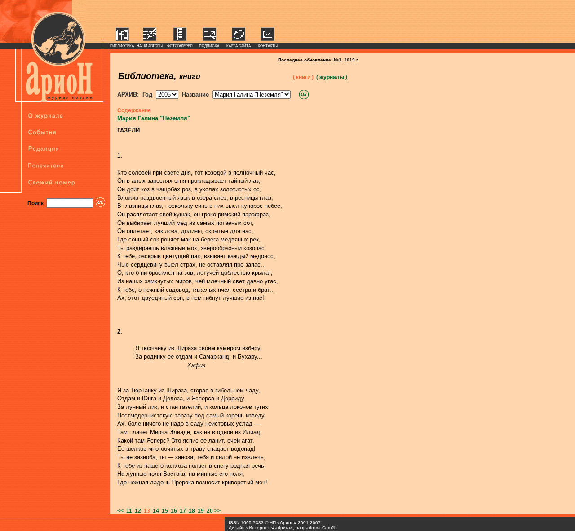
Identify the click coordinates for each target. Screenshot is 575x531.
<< (120, 511)
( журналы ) (331, 77)
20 (208, 511)
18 (190, 511)
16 (172, 511)
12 (136, 511)
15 (163, 511)
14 (154, 511)
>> (217, 511)
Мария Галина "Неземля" (153, 118)
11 (128, 511)
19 (199, 511)
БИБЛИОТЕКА (122, 46)
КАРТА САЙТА (238, 46)
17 (181, 511)
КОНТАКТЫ (268, 46)
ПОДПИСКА (209, 46)
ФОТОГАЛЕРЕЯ (180, 46)
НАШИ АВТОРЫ (150, 46)
